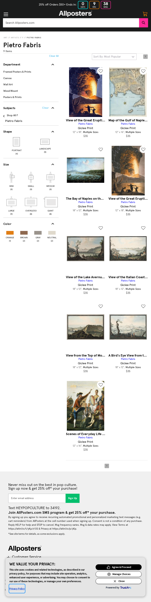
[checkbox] (11, 180)
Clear (45, 108)
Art (6, 38)
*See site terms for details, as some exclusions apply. (36, 534)
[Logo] (75, 13)
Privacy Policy (17, 588)
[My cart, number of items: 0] (145, 14)
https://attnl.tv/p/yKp (64, 529)
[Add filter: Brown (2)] (24, 232)
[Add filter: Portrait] (16, 141)
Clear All (54, 56)
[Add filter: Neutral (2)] (52, 232)
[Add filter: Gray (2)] (38, 232)
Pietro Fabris (34, 38)
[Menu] (6, 14)
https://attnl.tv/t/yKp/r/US (23, 529)
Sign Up (72, 498)
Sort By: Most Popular (107, 56)
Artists (15, 38)
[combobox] (71, 22)
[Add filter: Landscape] (45, 142)
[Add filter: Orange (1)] (10, 232)
